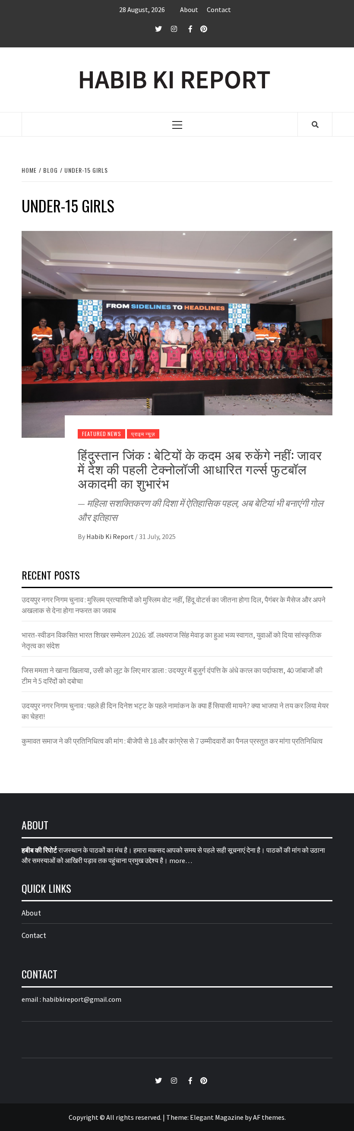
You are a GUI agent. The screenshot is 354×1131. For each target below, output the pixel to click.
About (189, 9)
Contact (219, 9)
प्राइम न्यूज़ (143, 433)
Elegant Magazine (216, 1117)
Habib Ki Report (110, 536)
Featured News (101, 433)
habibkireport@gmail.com (81, 999)
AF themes (268, 1117)
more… (180, 860)
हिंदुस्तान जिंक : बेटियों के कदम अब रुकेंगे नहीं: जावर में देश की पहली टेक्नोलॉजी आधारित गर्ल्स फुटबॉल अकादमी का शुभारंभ (200, 468)
